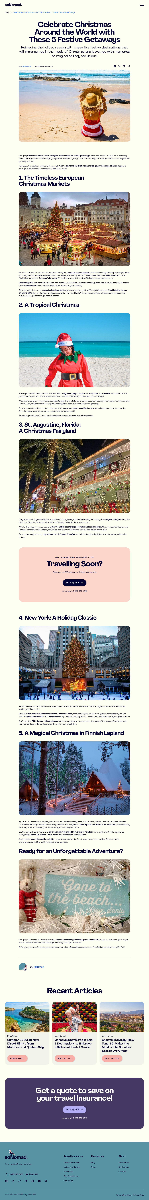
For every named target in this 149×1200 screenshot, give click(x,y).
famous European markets (78, 273)
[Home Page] (13, 4)
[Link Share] (128, 66)
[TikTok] (19, 1181)
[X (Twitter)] (119, 66)
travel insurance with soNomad (63, 947)
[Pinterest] (32, 1181)
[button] (142, 4)
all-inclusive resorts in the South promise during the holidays (76, 396)
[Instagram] (13, 1181)
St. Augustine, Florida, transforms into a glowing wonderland (57, 520)
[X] (46, 1181)
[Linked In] (124, 66)
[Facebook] (114, 66)
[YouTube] (39, 1181)
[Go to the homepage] (16, 1157)
